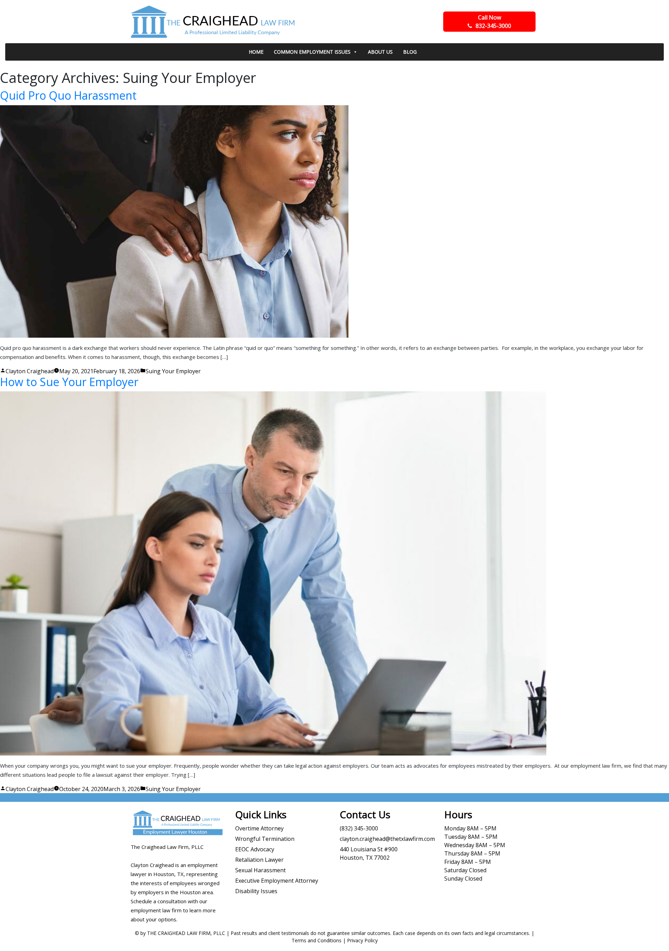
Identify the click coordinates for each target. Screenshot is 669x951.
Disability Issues (256, 891)
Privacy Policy (362, 940)
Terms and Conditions (316, 940)
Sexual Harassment (260, 870)
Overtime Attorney (259, 828)
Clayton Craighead (30, 371)
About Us (380, 51)
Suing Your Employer (173, 371)
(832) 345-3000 (359, 828)
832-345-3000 (493, 22)
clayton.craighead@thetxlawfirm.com (387, 839)
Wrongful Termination (264, 839)
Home (256, 51)
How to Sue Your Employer (69, 381)
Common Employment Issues (312, 51)
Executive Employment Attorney (276, 880)
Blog (410, 51)
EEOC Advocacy (254, 849)
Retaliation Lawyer (259, 860)
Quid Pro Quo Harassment (68, 95)
